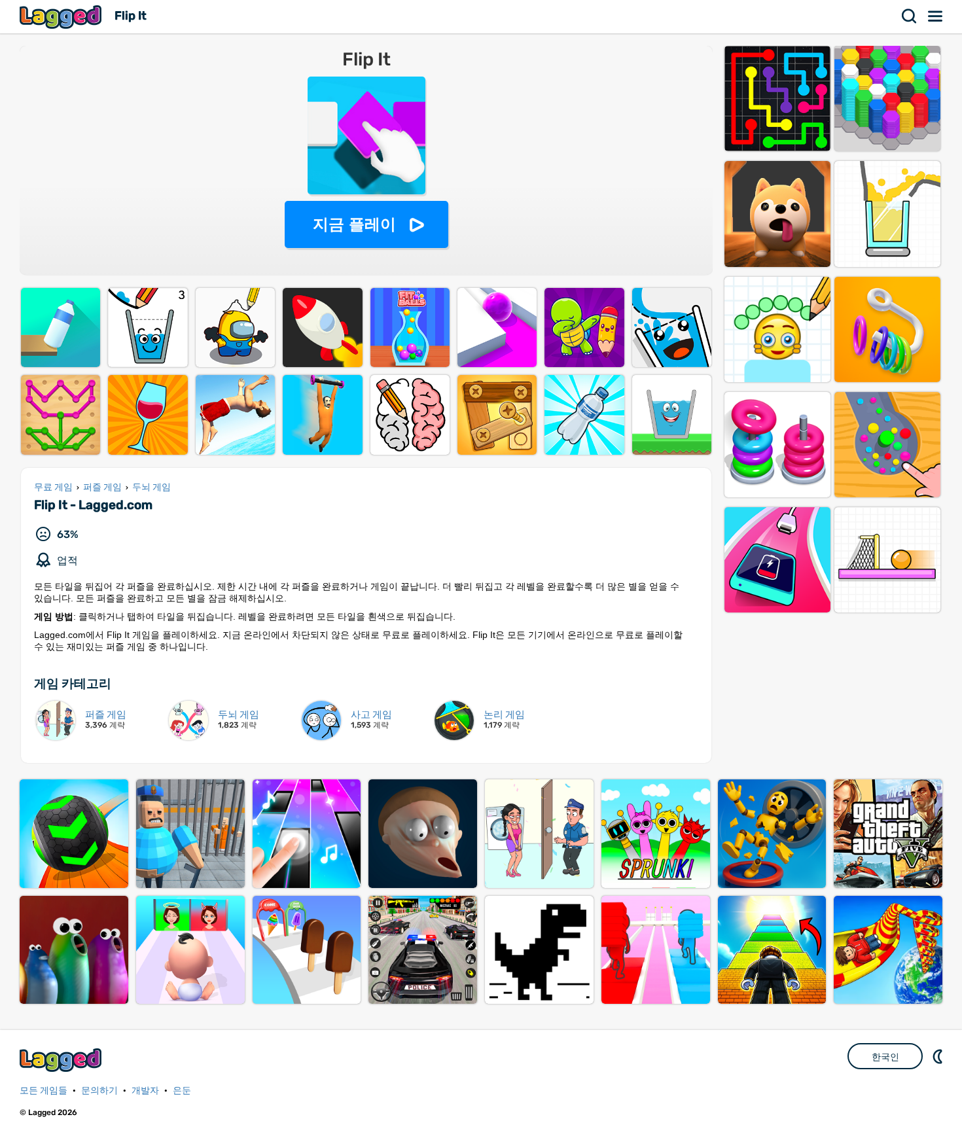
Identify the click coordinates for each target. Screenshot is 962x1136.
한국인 (885, 1057)
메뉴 (936, 16)
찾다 (910, 16)
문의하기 (99, 1090)
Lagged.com (62, 1059)
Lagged (62, 16)
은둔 (182, 1090)
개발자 (145, 1090)
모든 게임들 (43, 1090)
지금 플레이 (354, 224)
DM (939, 1056)
